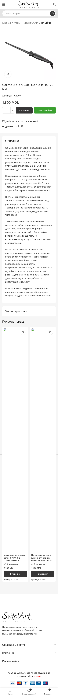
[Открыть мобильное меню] (4, 4)
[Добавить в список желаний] (22, 332)
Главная (6, 22)
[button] (15, 574)
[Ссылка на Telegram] (22, 126)
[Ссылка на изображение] (17, 617)
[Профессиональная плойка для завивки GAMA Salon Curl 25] (42, 440)
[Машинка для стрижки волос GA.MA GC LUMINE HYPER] (15, 440)
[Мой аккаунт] (54, 4)
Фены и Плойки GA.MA (26, 22)
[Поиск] (52, 13)
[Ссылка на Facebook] (18, 126)
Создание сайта (29, 676)
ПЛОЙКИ (46, 22)
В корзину (24, 110)
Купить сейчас (44, 110)
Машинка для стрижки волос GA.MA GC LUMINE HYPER (14, 558)
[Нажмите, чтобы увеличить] (7, 74)
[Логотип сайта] (29, 4)
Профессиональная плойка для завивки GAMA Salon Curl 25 (41, 558)
